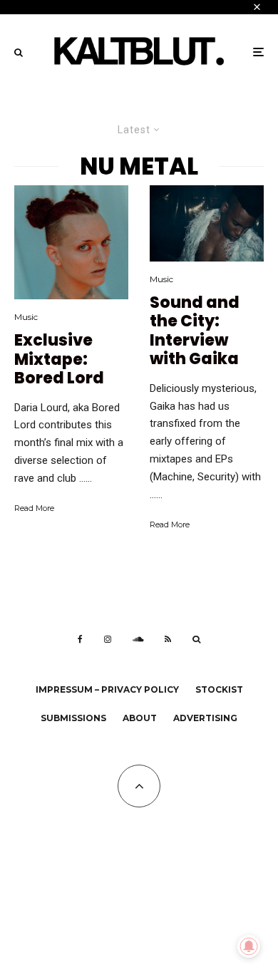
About (140, 718)
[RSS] (168, 639)
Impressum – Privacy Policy (107, 689)
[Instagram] (107, 639)
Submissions (73, 718)
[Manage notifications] (248, 946)
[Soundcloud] (138, 639)
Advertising (205, 718)
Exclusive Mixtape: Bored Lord (59, 359)
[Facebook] (80, 639)
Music (26, 316)
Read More (34, 508)
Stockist (219, 689)
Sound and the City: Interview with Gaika (195, 331)
